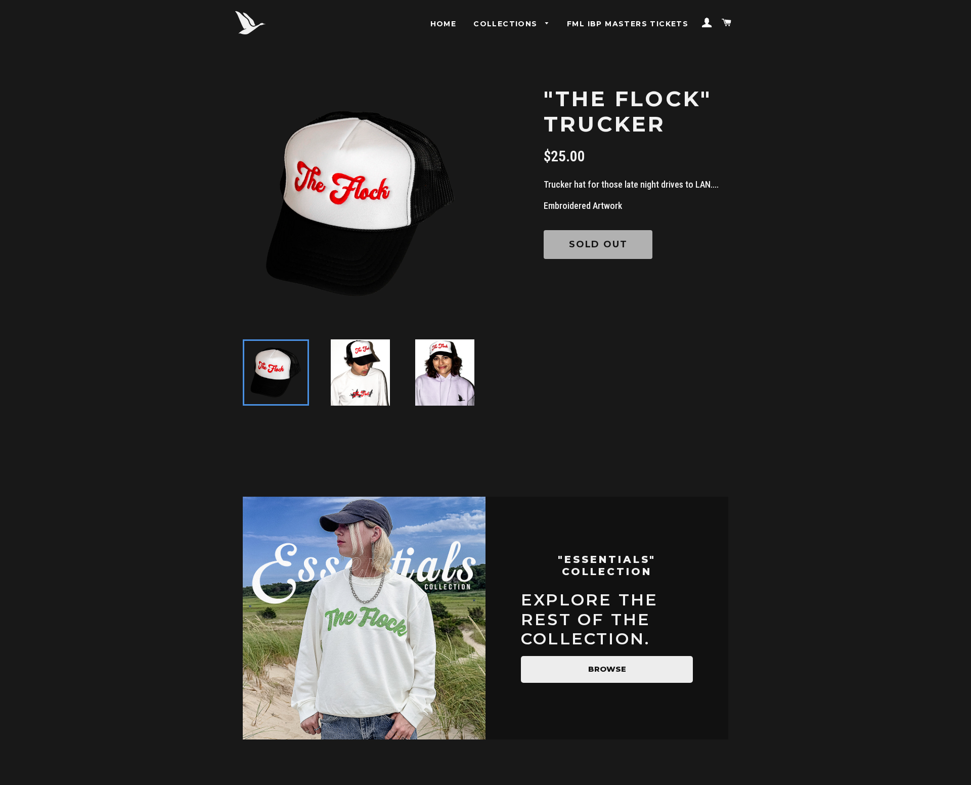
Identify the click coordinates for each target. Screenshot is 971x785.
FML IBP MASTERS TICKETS (627, 23)
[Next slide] (462, 373)
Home (443, 23)
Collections (506, 23)
